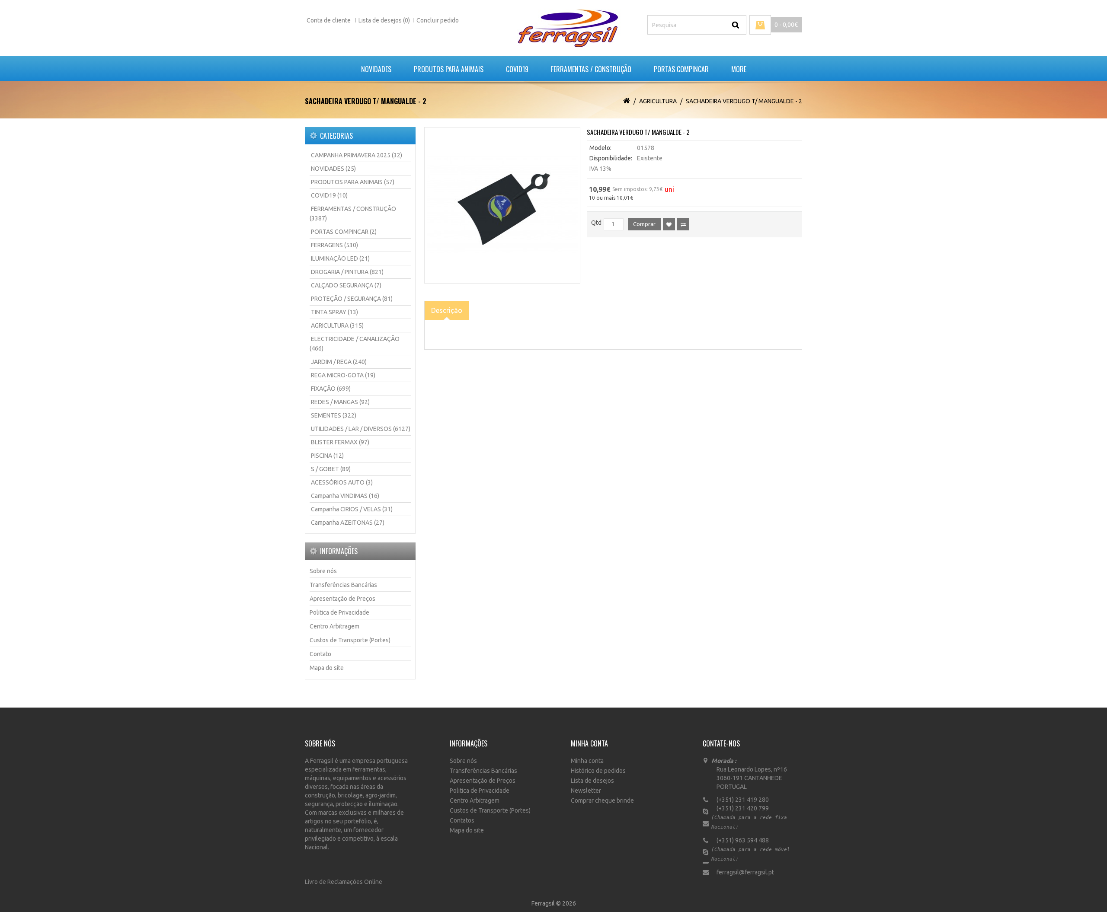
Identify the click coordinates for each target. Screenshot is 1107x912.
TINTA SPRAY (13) (334, 312)
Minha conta (587, 760)
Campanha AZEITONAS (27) (347, 522)
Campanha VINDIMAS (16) (345, 495)
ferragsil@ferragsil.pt (742, 872)
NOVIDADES (376, 69)
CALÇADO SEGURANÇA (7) (346, 285)
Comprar (644, 224)
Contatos (462, 820)
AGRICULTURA (658, 101)
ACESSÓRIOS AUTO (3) (342, 482)
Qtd (596, 222)
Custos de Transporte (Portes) (350, 640)
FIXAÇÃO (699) (331, 388)
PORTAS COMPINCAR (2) (344, 231)
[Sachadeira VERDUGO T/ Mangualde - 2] (502, 205)
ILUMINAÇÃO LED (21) (340, 258)
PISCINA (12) (327, 455)
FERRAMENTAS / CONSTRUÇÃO (591, 69)
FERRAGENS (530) (334, 245)
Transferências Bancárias (343, 584)
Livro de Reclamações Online (343, 881)
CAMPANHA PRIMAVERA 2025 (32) (356, 155)
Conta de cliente (329, 20)
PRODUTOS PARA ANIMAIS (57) (352, 182)
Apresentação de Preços (342, 598)
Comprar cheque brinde (602, 800)
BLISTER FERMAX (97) (340, 442)
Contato (320, 654)
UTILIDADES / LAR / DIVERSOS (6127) (360, 428)
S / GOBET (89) (331, 469)
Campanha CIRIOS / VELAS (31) (352, 509)
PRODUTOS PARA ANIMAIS (448, 69)
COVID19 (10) (329, 195)
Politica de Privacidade (339, 612)
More (738, 69)
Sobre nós (323, 571)
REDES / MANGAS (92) (340, 402)
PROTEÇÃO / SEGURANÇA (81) (352, 298)
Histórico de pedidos (598, 770)
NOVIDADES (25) (333, 168)
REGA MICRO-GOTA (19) (343, 375)
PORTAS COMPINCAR (681, 69)
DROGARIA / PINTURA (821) (347, 271)
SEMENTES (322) (333, 415)
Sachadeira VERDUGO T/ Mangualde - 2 (744, 101)
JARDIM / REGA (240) (339, 361)
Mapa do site (327, 667)
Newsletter (586, 790)
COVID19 (517, 69)
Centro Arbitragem (334, 626)
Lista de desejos (592, 780)
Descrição (446, 310)
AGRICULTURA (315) (337, 325)
